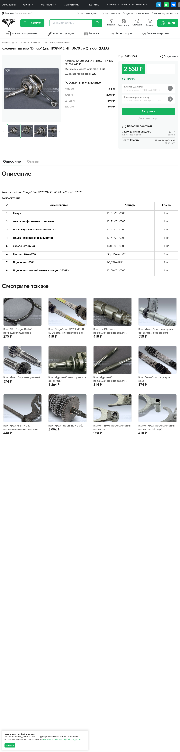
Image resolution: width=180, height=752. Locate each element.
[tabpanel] (90, 224)
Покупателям (47, 5)
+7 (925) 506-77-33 (138, 5)
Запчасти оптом (111, 13)
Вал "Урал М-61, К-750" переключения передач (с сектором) (20, 428)
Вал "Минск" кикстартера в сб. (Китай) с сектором (155, 331)
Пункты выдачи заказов (165, 13)
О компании (9, 5)
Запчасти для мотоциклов (56, 43)
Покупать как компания (136, 13)
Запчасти (35, 43)
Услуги (26, 5)
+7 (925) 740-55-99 (117, 5)
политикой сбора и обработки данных (62, 740)
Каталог (35, 23)
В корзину (148, 111)
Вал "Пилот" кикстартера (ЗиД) (154, 379)
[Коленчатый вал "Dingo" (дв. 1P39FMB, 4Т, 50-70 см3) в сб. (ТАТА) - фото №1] (31, 88)
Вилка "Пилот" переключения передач (111, 428)
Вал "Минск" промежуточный (21, 377)
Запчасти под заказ (88, 13)
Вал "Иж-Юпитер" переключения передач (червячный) (109, 331)
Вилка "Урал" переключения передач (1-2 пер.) (156, 428)
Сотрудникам (72, 5)
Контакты (94, 5)
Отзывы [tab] (33, 161)
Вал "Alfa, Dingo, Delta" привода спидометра (17, 331)
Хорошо (10, 745)
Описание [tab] (12, 161)
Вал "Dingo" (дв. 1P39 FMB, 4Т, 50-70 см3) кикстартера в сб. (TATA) (66, 331)
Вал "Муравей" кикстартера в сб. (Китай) (67, 379)
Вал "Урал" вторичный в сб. (65, 426)
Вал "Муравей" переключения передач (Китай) (109, 379)
